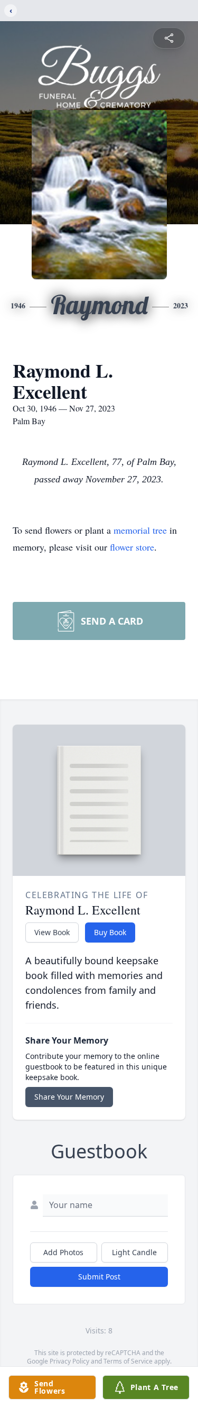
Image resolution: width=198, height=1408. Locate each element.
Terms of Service (128, 1361)
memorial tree (140, 530)
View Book (52, 932)
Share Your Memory (69, 1097)
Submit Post (99, 1277)
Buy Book (110, 932)
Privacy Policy (69, 1361)
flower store (132, 547)
